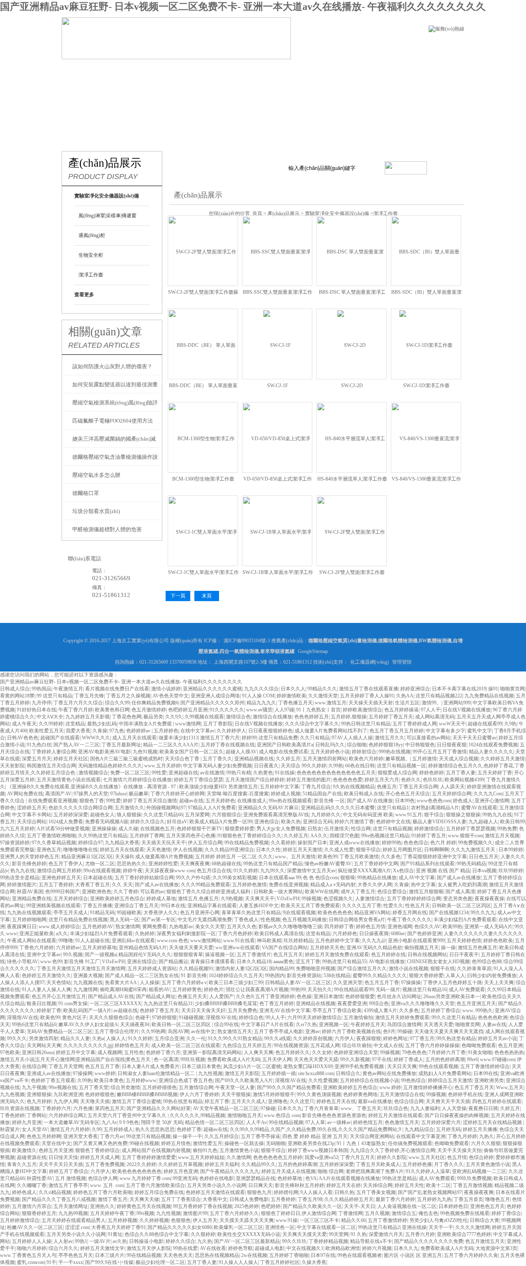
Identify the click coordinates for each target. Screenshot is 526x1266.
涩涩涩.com (77, 1227)
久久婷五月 (288, 759)
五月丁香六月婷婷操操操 (432, 1045)
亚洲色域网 (400, 926)
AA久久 (319, 836)
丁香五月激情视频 (472, 1185)
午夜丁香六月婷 (75, 710)
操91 (493, 689)
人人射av (63, 1241)
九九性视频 (210, 1073)
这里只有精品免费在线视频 (78, 919)
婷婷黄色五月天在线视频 (144, 1206)
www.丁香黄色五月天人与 (28, 1255)
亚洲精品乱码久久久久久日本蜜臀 (338, 808)
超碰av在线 (191, 801)
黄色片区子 (74, 1017)
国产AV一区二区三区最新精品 (247, 1241)
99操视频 (311, 898)
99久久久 (17, 1038)
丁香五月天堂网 (65, 1066)
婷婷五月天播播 (480, 1129)
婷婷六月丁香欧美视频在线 (351, 1031)
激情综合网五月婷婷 (59, 870)
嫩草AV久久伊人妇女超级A (88, 1024)
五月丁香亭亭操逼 (260, 1136)
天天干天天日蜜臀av (474, 738)
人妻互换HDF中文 (259, 905)
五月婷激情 (424, 759)
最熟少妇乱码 (102, 724)
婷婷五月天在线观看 (122, 850)
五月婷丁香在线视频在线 (228, 745)
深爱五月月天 (36, 759)
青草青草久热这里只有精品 (251, 912)
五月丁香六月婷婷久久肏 (471, 1255)
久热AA (404, 696)
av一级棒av (339, 1122)
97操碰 (268, 1108)
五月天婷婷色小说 (330, 752)
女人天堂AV (35, 1129)
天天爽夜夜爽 (195, 863)
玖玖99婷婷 (510, 870)
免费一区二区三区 (130, 773)
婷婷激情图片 (22, 884)
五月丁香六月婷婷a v (184, 982)
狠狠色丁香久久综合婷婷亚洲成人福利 (208, 891)
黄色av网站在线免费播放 (389, 1073)
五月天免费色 (242, 1010)
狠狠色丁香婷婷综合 (97, 1150)
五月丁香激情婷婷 (387, 1220)
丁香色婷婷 (12, 1115)
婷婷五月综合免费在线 (159, 1192)
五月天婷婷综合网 (451, 794)
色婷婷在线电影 (216, 1178)
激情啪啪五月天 (244, 1115)
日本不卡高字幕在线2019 (459, 689)
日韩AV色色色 (22, 738)
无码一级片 (388, 989)
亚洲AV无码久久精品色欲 (374, 947)
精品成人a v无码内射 (332, 884)
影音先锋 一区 (329, 801)
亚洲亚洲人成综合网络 (215, 696)
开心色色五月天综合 (407, 794)
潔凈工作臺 (90, 275)
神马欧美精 (269, 940)
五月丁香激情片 (254, 954)
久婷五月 (510, 1108)
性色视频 (270, 919)
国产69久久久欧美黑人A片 (244, 1080)
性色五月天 (417, 905)
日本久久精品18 (254, 961)
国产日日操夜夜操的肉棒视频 (456, 1115)
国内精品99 (281, 968)
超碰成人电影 (269, 1248)
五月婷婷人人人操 (31, 1241)
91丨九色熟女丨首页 (318, 710)
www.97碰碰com (497, 1059)
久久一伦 (196, 1038)
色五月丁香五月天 (474, 1087)
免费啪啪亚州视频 (315, 968)
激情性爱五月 (207, 1143)
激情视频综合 (93, 773)
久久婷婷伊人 (231, 731)
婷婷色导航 (240, 1248)
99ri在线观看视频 (102, 870)
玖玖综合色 (395, 1108)
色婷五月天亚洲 (56, 1150)
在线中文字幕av (197, 731)
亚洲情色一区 (280, 1227)
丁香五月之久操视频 (128, 696)
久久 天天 (122, 884)
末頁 (207, 596)
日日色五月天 (483, 856)
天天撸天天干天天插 (448, 1101)
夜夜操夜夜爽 (479, 1192)
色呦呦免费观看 (478, 1045)
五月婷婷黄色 (187, 989)
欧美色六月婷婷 (366, 759)
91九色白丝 (39, 745)
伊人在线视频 (188, 850)
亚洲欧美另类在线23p (311, 1143)
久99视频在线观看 (204, 717)
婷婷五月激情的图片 (308, 780)
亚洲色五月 (49, 850)
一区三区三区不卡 (319, 1220)
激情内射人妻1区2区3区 (241, 968)
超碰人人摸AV (241, 752)
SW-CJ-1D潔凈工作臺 (426, 385)
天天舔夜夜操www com (170, 870)
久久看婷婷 (283, 843)
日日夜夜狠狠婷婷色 (270, 731)
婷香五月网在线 (409, 912)
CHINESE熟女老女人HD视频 (438, 961)
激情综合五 (404, 1213)
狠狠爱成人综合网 (397, 773)
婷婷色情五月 (368, 1122)
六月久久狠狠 (486, 1143)
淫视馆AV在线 (22, 1017)
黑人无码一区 (124, 919)
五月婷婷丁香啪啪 (289, 1255)
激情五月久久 (389, 738)
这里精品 (75, 724)
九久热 (204, 1241)
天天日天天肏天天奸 (203, 1010)
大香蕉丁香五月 (92, 884)
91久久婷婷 (245, 870)
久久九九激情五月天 (473, 850)
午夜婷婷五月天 (368, 1024)
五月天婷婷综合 (70, 898)
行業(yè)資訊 (310, 72)
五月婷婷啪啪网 (29, 919)
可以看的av (152, 891)
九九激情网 (85, 989)
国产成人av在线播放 (459, 877)
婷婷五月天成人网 (100, 1157)
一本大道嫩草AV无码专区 (71, 1122)
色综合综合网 (409, 1101)
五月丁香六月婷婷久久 (234, 1213)
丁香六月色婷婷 (235, 933)
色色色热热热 (509, 1052)
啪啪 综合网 (331, 1171)
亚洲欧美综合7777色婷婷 (464, 1234)
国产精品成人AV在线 (111, 996)
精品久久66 (353, 1220)
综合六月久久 (63, 1248)
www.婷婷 (390, 1087)
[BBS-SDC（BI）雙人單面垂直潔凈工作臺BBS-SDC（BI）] (426, 250)
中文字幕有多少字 (445, 731)
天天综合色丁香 (183, 759)
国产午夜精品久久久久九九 (229, 1171)
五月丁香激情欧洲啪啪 (51, 836)
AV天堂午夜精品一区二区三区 (225, 1108)
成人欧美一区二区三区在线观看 (185, 1045)
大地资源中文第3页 (496, 1248)
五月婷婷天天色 (327, 947)
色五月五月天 (288, 954)
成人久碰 (128, 829)
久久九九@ (374, 940)
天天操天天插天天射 (370, 703)
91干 (51, 1262)
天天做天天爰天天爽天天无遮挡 (448, 1031)
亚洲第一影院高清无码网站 (212, 1052)
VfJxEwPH (288, 898)
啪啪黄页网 (512, 689)
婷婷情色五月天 (132, 1045)
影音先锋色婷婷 (29, 863)
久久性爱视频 (323, 1080)
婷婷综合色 (251, 1017)
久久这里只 (302, 1101)
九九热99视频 (73, 1213)
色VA (311, 1178)
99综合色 (379, 1003)
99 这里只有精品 (54, 696)
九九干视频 (34, 1087)
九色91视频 (145, 752)
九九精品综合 (419, 1129)
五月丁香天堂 (93, 1087)
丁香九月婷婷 (462, 1136)
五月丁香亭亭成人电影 (278, 1031)
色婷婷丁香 (189, 1129)
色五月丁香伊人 (65, 863)
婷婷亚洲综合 (415, 689)
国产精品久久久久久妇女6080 (180, 1227)
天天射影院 (12, 766)
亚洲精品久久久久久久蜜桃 (212, 689)
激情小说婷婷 (166, 689)
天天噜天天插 (95, 1101)
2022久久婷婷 (141, 1164)
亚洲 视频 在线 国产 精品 (443, 870)
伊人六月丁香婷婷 (199, 1094)
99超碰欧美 (129, 912)
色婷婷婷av (139, 731)
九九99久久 (272, 870)
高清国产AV (58, 794)
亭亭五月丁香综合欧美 (337, 1010)
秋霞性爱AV (40, 1178)
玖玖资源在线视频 (19, 1108)
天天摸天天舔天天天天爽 (246, 1220)
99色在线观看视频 (438, 1066)
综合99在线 (226, 1024)
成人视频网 (109, 1052)
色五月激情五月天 (485, 1241)
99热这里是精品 (399, 1178)
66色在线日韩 (360, 766)
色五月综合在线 (214, 870)
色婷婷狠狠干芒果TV (200, 829)
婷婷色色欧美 (498, 940)
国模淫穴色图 (344, 836)
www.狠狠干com (465, 836)
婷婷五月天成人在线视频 (288, 1171)
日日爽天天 (260, 1185)
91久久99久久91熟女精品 (235, 1038)
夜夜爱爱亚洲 (352, 1003)
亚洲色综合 (266, 822)
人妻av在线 (494, 1024)
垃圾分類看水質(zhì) (96, 511)
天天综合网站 (31, 822)
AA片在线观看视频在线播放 (349, 1178)
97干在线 (382, 1059)
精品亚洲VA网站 (372, 912)
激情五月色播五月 (477, 947)
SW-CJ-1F (277, 385)
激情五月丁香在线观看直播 (368, 689)
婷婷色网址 (395, 1038)
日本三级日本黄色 (201, 1066)
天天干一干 (441, 1227)
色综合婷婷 (481, 1157)
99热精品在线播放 (377, 877)
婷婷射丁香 (49, 1010)
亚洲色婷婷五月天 (61, 877)
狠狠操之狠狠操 (463, 815)
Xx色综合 (403, 870)
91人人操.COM (258, 696)
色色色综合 (416, 843)
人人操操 (149, 982)
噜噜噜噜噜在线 (80, 850)
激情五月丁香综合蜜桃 (136, 1101)
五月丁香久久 (217, 759)
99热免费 (507, 829)
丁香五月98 (310, 1199)
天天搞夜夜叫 (135, 1024)
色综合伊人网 (103, 1178)
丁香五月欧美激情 (359, 856)
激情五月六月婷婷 (70, 1129)
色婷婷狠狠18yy (386, 745)
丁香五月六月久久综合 (78, 703)
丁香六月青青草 (321, 1108)
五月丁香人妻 (460, 773)
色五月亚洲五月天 (476, 1003)
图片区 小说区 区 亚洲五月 (413, 1255)
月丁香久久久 (449, 1164)
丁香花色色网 (126, 717)
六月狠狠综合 (226, 815)
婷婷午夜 (133, 870)
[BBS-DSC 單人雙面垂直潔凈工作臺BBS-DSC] (351, 250)
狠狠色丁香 (91, 801)
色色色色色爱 (347, 780)
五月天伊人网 (277, 1059)
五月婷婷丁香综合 (440, 1010)
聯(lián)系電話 (84, 558)
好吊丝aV (177, 822)
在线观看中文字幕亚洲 (420, 1136)
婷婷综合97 (90, 843)
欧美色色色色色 (335, 912)
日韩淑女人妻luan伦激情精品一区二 (157, 1073)
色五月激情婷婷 (149, 710)
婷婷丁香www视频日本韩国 (318, 1150)
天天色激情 (158, 850)
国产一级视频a (100, 954)
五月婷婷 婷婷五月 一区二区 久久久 (234, 856)
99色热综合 (413, 1080)
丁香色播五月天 (295, 703)
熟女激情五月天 (234, 1031)
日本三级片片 (110, 1255)
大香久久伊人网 (375, 884)
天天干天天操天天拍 (459, 1150)
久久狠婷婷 (203, 1234)
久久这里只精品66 (163, 815)
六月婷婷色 (344, 933)
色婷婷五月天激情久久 (46, 975)
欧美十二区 (438, 1185)
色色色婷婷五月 (311, 717)
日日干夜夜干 (464, 954)
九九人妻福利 (425, 1108)
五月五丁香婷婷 (56, 884)
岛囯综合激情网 (404, 1024)
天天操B (124, 856)
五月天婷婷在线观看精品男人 (74, 1220)
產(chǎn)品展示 (206, 72)
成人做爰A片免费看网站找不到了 (331, 731)
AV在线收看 (213, 1248)
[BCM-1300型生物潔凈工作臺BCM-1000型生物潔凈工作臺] (203, 437)
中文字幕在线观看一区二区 (326, 1227)
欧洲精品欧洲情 (342, 1248)
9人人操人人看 (316, 1192)
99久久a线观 (277, 1038)
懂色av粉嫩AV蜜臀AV (328, 863)
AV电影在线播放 (387, 961)
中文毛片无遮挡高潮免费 (205, 919)
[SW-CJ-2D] (351, 343)
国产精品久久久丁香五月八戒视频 (59, 1199)
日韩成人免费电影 (249, 1199)
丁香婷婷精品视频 (328, 1241)
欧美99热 (452, 926)
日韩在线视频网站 (427, 954)
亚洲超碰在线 (183, 773)
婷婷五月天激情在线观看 (395, 1115)
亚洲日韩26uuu (38, 1052)
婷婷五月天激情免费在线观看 (337, 954)
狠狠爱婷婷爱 (239, 829)
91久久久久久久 (227, 710)
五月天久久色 (241, 926)
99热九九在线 (497, 815)
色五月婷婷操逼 (401, 710)
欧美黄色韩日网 (112, 710)
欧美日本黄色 (109, 1080)
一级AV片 (100, 1241)
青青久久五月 (22, 1164)
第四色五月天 (110, 1108)
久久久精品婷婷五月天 (349, 1199)
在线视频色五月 (157, 829)
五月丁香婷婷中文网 (376, 863)
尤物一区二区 (100, 863)
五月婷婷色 (166, 731)
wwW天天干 (452, 724)
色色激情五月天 (402, 1122)
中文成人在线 (388, 1045)
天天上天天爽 (499, 982)
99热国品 (41, 689)
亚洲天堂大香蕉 (80, 1136)
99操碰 (404, 1031)
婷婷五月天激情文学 (102, 1248)
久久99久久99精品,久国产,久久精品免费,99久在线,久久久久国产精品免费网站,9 (316, 1129)
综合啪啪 (357, 745)
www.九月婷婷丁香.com (145, 1178)
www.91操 (287, 1220)
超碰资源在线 (31, 1157)
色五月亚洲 (510, 1045)
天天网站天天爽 (44, 1045)
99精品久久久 (322, 689)
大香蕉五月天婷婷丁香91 (118, 1227)
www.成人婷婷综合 (59, 926)
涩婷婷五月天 (31, 808)
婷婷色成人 (24, 1192)
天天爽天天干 (260, 898)
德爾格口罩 (85, 493)
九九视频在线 (88, 982)
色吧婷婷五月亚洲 (188, 710)
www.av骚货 (259, 710)
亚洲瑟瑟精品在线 (255, 1178)
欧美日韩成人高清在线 (279, 933)
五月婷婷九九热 (434, 1199)
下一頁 (178, 596)
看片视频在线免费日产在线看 (117, 689)
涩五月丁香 (307, 961)
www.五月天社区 (426, 1157)
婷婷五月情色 (176, 1143)
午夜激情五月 (68, 689)
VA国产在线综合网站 (285, 947)
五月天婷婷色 (220, 801)
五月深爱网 (197, 815)
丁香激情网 (350, 1213)
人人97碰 (284, 710)
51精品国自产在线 (322, 794)
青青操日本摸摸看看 (212, 961)
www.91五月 (408, 815)
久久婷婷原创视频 (312, 1038)
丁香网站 (36, 1115)
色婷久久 (411, 780)
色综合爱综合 (392, 891)
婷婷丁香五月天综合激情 (150, 801)
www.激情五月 (330, 703)
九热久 (486, 1136)
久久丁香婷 (125, 891)
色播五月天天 (192, 996)
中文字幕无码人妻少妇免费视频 (217, 766)
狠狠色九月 (259, 1192)
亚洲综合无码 (317, 822)
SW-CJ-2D (352, 385)
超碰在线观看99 (485, 724)
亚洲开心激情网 (492, 801)
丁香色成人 (246, 919)
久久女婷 (322, 1052)
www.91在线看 (239, 940)
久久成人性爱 (339, 850)
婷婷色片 (214, 989)
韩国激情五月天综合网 (51, 766)
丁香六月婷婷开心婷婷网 (177, 794)
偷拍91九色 (205, 1150)
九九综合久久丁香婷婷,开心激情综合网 (392, 1150)
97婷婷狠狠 (164, 1017)
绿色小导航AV (22, 961)
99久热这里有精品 (456, 1038)
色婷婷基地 (290, 1178)
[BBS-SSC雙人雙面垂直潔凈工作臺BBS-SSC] (277, 250)
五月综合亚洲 (169, 1038)
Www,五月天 (510, 1087)
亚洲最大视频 (88, 975)
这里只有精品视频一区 (401, 766)
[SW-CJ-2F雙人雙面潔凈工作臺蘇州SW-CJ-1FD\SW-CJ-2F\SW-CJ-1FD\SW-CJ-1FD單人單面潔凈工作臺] (203, 250)
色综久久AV (427, 926)
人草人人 (455, 975)
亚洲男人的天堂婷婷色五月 (29, 856)
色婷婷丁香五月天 (159, 1010)
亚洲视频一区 (333, 1024)
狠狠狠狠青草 (188, 954)
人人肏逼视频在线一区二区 (406, 1206)
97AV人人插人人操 (352, 738)
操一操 (448, 947)
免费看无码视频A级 (106, 822)
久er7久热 (306, 1024)
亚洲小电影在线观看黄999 (416, 940)
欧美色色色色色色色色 (136, 1171)
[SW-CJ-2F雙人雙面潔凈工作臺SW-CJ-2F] (351, 530)
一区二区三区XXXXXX (115, 1003)
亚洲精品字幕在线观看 (212, 905)
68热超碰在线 (226, 863)
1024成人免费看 (65, 822)
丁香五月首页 (468, 1199)
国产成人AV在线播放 (370, 801)
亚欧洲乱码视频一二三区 (479, 1171)
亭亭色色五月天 (75, 1255)
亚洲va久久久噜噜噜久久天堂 (422, 1003)
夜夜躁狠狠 (368, 1038)
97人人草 (315, 1122)
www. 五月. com (107, 1185)
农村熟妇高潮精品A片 (435, 808)
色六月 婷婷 (443, 843)
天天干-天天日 (359, 1206)
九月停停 (41, 703)
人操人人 (116, 1038)
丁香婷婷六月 (56, 1108)
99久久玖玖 (294, 1241)
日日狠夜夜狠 (451, 745)
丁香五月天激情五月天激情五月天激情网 (81, 968)
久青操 (99, 731)
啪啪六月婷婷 (31, 1248)
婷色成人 (463, 801)
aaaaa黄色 (283, 961)
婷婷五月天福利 (222, 1164)
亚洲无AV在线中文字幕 (284, 1010)
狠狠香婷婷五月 (39, 1213)
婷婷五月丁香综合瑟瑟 (198, 780)
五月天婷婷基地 (99, 947)
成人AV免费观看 (467, 989)
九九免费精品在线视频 (489, 696)
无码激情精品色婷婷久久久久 (110, 766)
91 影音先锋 (194, 975)
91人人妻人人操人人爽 (46, 989)
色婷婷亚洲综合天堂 (356, 1052)
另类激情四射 (43, 1038)
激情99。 (431, 703)
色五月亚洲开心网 (199, 912)
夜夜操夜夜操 (489, 898)
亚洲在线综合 (142, 961)
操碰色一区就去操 (244, 1143)
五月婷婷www (141, 1080)
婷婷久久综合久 (147, 822)
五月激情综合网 (196, 1087)
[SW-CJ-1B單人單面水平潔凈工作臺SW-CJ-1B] (277, 530)
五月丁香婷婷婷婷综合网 (414, 898)
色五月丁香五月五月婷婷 (396, 731)
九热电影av (181, 926)
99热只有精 (238, 773)
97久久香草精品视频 (54, 843)
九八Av (109, 1122)
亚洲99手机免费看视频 (360, 1066)
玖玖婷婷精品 (298, 940)
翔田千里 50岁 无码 (162, 1122)
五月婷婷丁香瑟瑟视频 (470, 829)
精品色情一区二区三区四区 (214, 1122)
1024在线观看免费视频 (493, 745)
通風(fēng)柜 (91, 235)
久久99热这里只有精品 (102, 836)
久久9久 (173, 717)
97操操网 (82, 1073)
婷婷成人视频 (285, 794)
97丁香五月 (422, 1038)
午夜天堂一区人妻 (235, 1087)
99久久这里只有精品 (453, 1017)
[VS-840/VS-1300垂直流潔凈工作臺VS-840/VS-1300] (426, 437)
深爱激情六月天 (386, 1234)
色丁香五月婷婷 (276, 1003)
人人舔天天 (452, 787)
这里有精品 (318, 933)
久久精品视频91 (196, 968)
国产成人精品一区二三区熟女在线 (142, 975)
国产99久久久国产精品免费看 (289, 1087)
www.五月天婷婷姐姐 (201, 1157)
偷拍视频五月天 (421, 947)
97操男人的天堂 (91, 794)
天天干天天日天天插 (61, 1164)
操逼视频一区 (220, 954)
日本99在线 (485, 1073)
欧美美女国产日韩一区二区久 (191, 752)
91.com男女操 (73, 1003)
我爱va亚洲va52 (321, 1157)
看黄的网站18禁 (17, 696)
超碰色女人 (102, 815)
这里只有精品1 (393, 808)
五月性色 (134, 1052)
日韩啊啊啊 (436, 850)
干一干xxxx (70, 1262)
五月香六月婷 (420, 1234)
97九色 (116, 731)
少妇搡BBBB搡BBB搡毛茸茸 (226, 1003)
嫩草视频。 (397, 759)
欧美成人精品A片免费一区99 (220, 822)
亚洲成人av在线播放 (49, 1073)
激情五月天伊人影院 (149, 1248)
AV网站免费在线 (25, 794)
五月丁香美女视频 (376, 1192)
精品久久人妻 (75, 1038)
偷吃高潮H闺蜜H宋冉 (123, 989)
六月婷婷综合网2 (66, 1115)
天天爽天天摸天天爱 (304, 1234)
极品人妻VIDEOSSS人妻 (439, 822)
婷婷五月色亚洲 (181, 1171)
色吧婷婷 (271, 1206)
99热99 (298, 989)
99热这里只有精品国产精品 (272, 863)
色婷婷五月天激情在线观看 (215, 1192)
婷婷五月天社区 (70, 759)
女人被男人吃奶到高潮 (462, 884)
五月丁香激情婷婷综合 (485, 1066)
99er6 (472, 1059)
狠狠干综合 (368, 850)
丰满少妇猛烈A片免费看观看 (465, 919)
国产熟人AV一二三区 (76, 745)
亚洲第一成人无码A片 (488, 926)
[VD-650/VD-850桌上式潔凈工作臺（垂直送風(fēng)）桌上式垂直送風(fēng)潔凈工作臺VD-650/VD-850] (277, 437)
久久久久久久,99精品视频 (197, 1115)
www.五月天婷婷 (162, 766)
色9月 (389, 1031)
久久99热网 (153, 1031)
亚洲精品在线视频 (315, 1003)
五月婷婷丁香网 (146, 836)
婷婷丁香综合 (506, 1213)
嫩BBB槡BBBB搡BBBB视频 (147, 1094)
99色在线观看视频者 (359, 1255)
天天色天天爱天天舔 (316, 1059)
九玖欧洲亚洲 (68, 1094)
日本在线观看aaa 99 (280, 877)
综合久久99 (117, 703)
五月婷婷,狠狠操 (349, 717)
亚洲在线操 (414, 1227)
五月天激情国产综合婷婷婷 (254, 780)
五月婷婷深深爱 (70, 815)
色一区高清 (166, 1059)
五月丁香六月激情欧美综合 (155, 1185)
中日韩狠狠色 (420, 745)
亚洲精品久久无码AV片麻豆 (268, 808)
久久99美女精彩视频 (234, 877)
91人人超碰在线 (92, 940)
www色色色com (434, 801)
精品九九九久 (261, 703)
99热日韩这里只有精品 (365, 724)
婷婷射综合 (364, 752)
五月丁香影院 (218, 724)
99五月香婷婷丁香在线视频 (202, 1206)
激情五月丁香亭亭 (68, 1185)
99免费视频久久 (475, 843)
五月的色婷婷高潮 (445, 1059)
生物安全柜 (90, 255)
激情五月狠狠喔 (426, 891)
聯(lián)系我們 (127, 97)
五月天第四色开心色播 (190, 836)
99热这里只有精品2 (379, 1227)
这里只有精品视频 (392, 829)
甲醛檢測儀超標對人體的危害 (107, 529)
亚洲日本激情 (328, 996)
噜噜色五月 (497, 1199)
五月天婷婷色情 (464, 940)
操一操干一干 (187, 1136)
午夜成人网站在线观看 (31, 940)
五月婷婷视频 (122, 1220)
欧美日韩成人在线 (363, 794)
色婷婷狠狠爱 (360, 996)
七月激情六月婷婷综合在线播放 (137, 780)
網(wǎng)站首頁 (83, 72)
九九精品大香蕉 (122, 843)
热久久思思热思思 (155, 1129)
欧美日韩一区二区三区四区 (182, 1024)
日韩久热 (344, 1192)
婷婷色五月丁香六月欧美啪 (102, 1192)
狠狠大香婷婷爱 (426, 975)
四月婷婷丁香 (339, 926)
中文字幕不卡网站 (31, 815)
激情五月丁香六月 (220, 738)
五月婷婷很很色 (159, 1087)
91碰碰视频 (191, 1017)
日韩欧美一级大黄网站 (278, 891)
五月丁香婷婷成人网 (414, 724)
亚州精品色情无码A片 (143, 947)
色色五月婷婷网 (44, 1136)
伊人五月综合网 (205, 843)
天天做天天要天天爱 (191, 947)
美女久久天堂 (210, 926)
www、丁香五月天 (361, 1108)
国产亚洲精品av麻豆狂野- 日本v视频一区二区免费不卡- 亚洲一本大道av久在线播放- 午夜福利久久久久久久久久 (243, 6)
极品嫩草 (138, 794)
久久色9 (244, 996)
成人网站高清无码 (434, 717)
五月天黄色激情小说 (488, 1164)
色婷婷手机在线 (465, 1094)
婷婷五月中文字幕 (75, 1052)
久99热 (335, 766)
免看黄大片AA (121, 982)
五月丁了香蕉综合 (181, 1199)
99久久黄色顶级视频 (319, 1094)
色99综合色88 (486, 961)
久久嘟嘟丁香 (31, 1185)
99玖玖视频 (192, 1059)
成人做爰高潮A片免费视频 (164, 856)
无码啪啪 (276, 1143)
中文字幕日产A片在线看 (267, 1024)
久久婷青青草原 (474, 968)
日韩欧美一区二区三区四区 (461, 905)
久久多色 (391, 856)
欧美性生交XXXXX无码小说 (248, 1234)
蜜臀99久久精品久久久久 (380, 975)
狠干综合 (434, 815)
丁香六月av (112, 1136)
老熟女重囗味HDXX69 (307, 1066)
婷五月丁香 (217, 1101)
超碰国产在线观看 (60, 738)
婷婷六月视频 (377, 1248)
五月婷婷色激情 (249, 884)
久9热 (510, 724)
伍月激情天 (336, 829)
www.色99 (51, 961)
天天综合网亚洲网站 (372, 1136)
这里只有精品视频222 (438, 696)
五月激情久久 (129, 808)
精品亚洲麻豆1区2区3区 (87, 856)
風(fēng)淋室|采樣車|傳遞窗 (107, 215)
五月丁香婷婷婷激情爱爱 (149, 1157)
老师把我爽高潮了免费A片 (375, 1171)
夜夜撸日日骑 (483, 1108)
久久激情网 (238, 1157)
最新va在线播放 (375, 1101)
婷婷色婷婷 (431, 773)
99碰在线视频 (144, 1143)
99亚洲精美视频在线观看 (53, 905)
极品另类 (153, 717)
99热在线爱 (185, 1248)
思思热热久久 (131, 863)
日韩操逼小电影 (146, 1241)
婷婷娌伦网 (286, 1192)
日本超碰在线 (98, 877)
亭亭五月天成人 (70, 912)
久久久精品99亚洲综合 (229, 850)
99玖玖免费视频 (474, 1178)
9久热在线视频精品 (354, 787)
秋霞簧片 (10, 1129)
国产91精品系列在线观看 (427, 863)
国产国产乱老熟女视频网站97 (430, 1192)
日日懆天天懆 (63, 1157)
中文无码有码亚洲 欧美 (368, 815)
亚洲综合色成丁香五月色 (186, 1080)
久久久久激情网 (472, 1227)
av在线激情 (212, 773)
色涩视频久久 (338, 898)
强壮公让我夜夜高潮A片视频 (257, 989)
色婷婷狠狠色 (100, 1094)
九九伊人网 (65, 1101)
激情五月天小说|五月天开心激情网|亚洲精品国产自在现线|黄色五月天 (76, 1059)
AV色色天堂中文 (170, 696)
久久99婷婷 (51, 724)
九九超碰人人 (483, 822)
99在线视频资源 (291, 1045)
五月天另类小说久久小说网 (216, 1185)
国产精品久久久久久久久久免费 (428, 1241)
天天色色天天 (178, 1255)
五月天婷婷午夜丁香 (112, 1213)
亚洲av (312, 1031)
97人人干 (431, 710)
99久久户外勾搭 (193, 877)
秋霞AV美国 (30, 891)
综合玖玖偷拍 (356, 1045)
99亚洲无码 (185, 1178)
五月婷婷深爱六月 (441, 1122)
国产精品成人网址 (155, 996)
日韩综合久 (348, 1073)
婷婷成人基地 (161, 898)
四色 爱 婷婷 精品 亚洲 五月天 (315, 1136)
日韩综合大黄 (484, 1220)
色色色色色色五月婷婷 (277, 1157)
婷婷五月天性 (409, 1185)
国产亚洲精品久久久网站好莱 (159, 1108)
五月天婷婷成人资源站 (152, 968)
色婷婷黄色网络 (360, 1094)
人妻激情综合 (370, 898)
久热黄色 (263, 773)
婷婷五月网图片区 (402, 850)
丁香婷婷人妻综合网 (54, 752)
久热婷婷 (145, 933)
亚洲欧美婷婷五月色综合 (117, 898)
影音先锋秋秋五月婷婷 (299, 1185)
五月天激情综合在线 (402, 1094)
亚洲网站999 (457, 703)
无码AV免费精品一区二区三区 (59, 1031)
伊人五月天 (205, 1220)
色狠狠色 (181, 1220)
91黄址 (115, 1234)
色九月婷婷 (39, 1101)
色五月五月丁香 (382, 982)
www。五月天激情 (295, 856)
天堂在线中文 (56, 1143)
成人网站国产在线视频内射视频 (156, 1150)
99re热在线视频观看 (290, 801)
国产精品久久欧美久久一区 (312, 1206)
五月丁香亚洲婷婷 (275, 996)
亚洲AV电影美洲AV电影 (104, 752)
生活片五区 (407, 703)
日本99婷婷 (510, 850)
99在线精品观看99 (354, 989)
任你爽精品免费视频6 (155, 703)
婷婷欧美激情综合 (362, 710)
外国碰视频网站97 (166, 808)
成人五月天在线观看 (134, 738)
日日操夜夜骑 (374, 933)
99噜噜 (65, 940)
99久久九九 (483, 912)
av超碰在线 (125, 1010)
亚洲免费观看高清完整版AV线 (276, 815)
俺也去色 (428, 1213)
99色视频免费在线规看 (464, 1213)
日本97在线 (323, 1255)
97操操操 (411, 982)
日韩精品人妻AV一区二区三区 (298, 982)
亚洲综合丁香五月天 (136, 905)
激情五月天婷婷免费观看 (402, 1017)
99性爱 (159, 773)
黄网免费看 (154, 926)
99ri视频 (145, 1213)
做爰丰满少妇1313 (178, 738)
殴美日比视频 (41, 1003)
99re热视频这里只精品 (385, 836)
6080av (398, 933)
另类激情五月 (243, 787)
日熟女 (314, 829)
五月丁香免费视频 (105, 1164)
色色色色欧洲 (493, 1017)
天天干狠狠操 (236, 1094)
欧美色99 (327, 856)
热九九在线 (22, 870)
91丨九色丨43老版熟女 (361, 1143)
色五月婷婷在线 (388, 954)
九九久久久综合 (261, 689)
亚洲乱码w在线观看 (133, 940)
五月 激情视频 (70, 1178)
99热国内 (275, 975)
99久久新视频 (355, 1059)
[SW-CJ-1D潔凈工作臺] (425, 343)
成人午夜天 (24, 724)
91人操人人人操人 (238, 1262)
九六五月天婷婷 (17, 829)
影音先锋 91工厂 (82, 961)
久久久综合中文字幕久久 (312, 724)
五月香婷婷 (283, 1199)
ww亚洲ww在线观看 (237, 947)
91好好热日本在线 (36, 710)
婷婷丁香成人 (408, 1059)
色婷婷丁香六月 (163, 1052)
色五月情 (457, 1157)
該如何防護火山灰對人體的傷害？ (112, 366)
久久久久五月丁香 (361, 905)
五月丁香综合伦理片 (117, 1031)
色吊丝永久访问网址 (399, 996)
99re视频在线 (62, 1087)
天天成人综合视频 (458, 759)
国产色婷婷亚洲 (424, 933)
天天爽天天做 (144, 1199)
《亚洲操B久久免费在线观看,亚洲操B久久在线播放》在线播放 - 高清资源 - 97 (92, 787)
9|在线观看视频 (299, 912)
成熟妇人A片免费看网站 (444, 1073)
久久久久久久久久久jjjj (88, 1045)
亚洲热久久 (102, 1206)
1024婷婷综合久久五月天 (236, 975)
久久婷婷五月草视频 (180, 1164)
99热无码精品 (471, 863)
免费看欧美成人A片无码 (233, 1059)
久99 (97, 1129)
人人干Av (256, 1122)
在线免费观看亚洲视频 (52, 801)
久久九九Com (488, 794)
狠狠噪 (347, 877)
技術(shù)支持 (367, 72)
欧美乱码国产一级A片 (87, 1010)
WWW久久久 (96, 738)
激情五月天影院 (242, 1073)
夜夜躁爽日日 (22, 926)
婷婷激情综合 (429, 829)
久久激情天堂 (323, 696)
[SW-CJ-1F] (277, 343)
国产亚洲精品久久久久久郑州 (212, 703)
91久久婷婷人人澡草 (428, 1171)
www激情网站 (205, 940)
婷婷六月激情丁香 (354, 822)
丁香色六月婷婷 (36, 947)
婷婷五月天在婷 (343, 1185)
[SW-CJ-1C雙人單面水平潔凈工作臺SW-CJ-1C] (203, 530)
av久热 (120, 1241)
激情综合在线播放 (272, 717)
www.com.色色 (172, 940)
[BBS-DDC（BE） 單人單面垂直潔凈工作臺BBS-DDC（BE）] (203, 343)
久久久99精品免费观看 (205, 884)
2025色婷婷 (246, 1206)
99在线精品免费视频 (246, 843)
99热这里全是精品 (19, 877)
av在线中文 (203, 1031)
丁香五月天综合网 (418, 787)
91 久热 (359, 1234)
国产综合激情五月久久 (362, 968)
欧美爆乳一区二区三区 (238, 1227)
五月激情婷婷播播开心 (427, 1087)
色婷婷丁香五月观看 (53, 1080)
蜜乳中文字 (479, 731)
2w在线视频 (254, 1255)
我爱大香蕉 (78, 731)
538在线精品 (337, 975)
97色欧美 (10, 1052)
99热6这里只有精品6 (34, 1024)
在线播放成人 (252, 801)
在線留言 (75, 97)
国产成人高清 (460, 891)
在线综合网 (34, 1066)
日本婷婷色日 (453, 1206)
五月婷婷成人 (118, 1129)
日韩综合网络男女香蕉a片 (357, 919)
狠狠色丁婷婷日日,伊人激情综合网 (298, 1213)
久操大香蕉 (314, 1262)
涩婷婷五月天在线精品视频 (493, 1122)
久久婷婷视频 (154, 1220)
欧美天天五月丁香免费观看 (310, 905)
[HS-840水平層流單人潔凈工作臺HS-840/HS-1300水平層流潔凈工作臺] (351, 437)
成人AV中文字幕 (417, 877)
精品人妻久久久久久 (491, 752)
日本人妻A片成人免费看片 (151, 1066)
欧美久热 (291, 822)
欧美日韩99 (512, 822)
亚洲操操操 (104, 829)
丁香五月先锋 (89, 696)
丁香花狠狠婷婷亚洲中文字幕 (435, 856)
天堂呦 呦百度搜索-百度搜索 (238, 794)
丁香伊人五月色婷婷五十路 (452, 982)
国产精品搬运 (173, 961)
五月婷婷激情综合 (19, 1220)
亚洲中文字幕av (44, 954)
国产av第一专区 (158, 919)
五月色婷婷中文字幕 (337, 940)
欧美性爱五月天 (46, 731)
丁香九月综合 (316, 787)
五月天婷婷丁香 (495, 773)
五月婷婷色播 (417, 1164)
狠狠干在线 (442, 968)
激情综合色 (238, 717)
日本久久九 (289, 1108)
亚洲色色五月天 (487, 1206)
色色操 (304, 996)
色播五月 (387, 787)
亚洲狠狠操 (39, 1094)
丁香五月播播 (97, 905)
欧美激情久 (24, 1150)
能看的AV (159, 989)
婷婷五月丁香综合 (68, 1171)
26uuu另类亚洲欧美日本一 (451, 996)
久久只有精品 (315, 738)
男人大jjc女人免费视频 (280, 829)
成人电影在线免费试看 (283, 752)
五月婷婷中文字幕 (279, 787)
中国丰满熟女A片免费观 (146, 724)
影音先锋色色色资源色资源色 (334, 1115)
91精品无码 (102, 912)
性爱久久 (393, 905)
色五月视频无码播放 (304, 919)
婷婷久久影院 (391, 1157)
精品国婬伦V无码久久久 (144, 954)
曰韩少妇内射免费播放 (492, 975)
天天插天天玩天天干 (163, 843)
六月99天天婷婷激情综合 (314, 1017)
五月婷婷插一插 (278, 1073)
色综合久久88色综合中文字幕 (157, 1234)
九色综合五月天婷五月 (247, 1045)
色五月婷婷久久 (292, 1052)
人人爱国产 (221, 996)
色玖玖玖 (433, 780)
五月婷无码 (448, 1129)
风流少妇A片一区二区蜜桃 (252, 1066)
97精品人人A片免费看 (212, 808)
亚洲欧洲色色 (96, 891)
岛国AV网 (178, 1031)
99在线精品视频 (286, 1122)
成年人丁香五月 (358, 891)
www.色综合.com (282, 1115)
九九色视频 (12, 1094)
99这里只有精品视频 (148, 1136)
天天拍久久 (319, 989)
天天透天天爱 (438, 1024)
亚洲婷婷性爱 (163, 863)
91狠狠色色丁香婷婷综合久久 (249, 836)
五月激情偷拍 (358, 1017)
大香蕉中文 (215, 1199)
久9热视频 (232, 898)
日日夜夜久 (266, 766)
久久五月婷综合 (221, 1136)
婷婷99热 (391, 843)
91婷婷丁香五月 (428, 836)
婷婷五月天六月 (382, 780)
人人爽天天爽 (258, 1052)
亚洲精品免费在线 (31, 898)
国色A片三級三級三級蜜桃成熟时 (126, 759)
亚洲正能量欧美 (36, 933)
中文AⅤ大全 (50, 717)
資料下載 (419, 72)
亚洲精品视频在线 (254, 759)
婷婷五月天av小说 (497, 1038)
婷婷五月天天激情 (302, 850)
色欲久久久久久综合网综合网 (80, 808)
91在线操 (285, 773)
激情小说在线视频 (408, 968)
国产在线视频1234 (448, 912)
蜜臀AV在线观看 (479, 808)
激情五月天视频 (502, 836)
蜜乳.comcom (30, 1262)
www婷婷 (105, 1073)
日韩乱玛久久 (330, 745)
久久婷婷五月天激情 (502, 759)
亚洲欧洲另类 (489, 1080)
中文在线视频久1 (304, 1248)
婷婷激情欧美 (291, 696)
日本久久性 (268, 850)
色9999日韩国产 (62, 891)
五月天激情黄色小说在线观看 (69, 780)
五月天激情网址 (70, 1206)
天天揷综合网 (377, 1185)
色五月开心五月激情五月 (59, 996)
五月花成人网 (325, 1045)
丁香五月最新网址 (121, 745)
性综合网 (361, 829)
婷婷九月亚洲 (27, 1122)
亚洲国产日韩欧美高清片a (285, 745)
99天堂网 (338, 1234)
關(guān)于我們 (145, 72)
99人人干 (275, 1017)
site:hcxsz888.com (316, 1073)
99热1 (81, 1241)
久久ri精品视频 (55, 1192)
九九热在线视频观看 (29, 912)
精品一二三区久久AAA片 (170, 745)
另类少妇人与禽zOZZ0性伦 (438, 1220)
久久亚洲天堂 (347, 982)
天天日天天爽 (402, 1066)
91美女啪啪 (480, 1052)
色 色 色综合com (320, 877)
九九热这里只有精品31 (168, 1003)
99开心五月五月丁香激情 (440, 752)
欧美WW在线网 (322, 891)
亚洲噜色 (278, 1101)
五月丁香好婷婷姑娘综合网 (144, 877)
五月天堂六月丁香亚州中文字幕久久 (128, 1115)
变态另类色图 (458, 898)
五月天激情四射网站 (324, 759)
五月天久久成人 (248, 1101)
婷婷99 (249, 738)
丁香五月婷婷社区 (280, 1262)
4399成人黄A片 (380, 1010)
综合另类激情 (125, 1087)
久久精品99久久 (258, 1164)
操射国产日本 (312, 843)
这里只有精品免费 (278, 738)
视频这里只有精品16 (424, 989)
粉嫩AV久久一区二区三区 (35, 1227)
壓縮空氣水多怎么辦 (96, 475)
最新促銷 (259, 72)
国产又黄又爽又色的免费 (100, 1143)
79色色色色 (414, 1052)
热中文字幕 (423, 884)
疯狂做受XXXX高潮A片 (364, 870)
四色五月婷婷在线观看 (496, 1101)
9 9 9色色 (129, 1122)
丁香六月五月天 (357, 1157)
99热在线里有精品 (183, 1101)
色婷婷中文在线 (393, 822)
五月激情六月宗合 (31, 1206)
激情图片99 (195, 1213)
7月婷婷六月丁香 (447, 1052)
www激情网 (188, 724)
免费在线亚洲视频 (288, 884)
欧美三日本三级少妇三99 (236, 982)
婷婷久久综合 (180, 1241)
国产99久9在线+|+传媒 (109, 1262)
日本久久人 (293, 689)
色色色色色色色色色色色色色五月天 (336, 773)
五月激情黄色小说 (239, 1150)
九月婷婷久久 (326, 815)
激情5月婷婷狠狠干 (274, 1094)
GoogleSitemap (313, 651)
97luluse (118, 794)
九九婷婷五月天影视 (87, 717)
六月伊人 (344, 1038)
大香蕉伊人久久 (160, 912)
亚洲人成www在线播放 (354, 843)
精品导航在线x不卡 (371, 1241)
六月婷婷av (68, 947)
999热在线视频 (394, 752)
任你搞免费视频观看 (410, 1143)
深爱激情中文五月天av (311, 870)
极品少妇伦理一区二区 (160, 1262)
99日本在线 (173, 905)
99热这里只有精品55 (344, 961)
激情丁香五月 (112, 1199)
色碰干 (142, 1017)
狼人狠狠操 (129, 815)
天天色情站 (58, 982)
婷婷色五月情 (370, 926)
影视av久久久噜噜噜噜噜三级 (290, 926)
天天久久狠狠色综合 (111, 1017)
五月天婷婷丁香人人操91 (367, 696)
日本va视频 (484, 870)
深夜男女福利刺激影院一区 (186, 933)
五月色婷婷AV (97, 926)
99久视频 (73, 954)
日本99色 (405, 801)
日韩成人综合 (15, 689)
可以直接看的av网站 (428, 738)
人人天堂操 (454, 1108)
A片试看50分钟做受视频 (63, 829)
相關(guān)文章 (105, 331)
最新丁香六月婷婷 (395, 1199)
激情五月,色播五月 (198, 898)
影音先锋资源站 (304, 975)
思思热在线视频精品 (217, 1255)
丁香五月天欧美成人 (378, 1164)
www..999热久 (477, 1010)
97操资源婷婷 (15, 843)
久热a (98, 1038)
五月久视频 (377, 1213)
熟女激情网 (127, 926)
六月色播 (83, 1108)
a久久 (62, 933)
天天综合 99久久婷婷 (303, 766)
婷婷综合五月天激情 (450, 1080)
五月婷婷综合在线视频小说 (369, 1080)
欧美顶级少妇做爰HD (202, 787)
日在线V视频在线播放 (467, 710)
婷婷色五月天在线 (336, 1101)
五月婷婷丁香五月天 (391, 717)
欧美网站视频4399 (464, 780)
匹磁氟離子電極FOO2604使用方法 (112, 421)
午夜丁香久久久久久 (409, 919)
